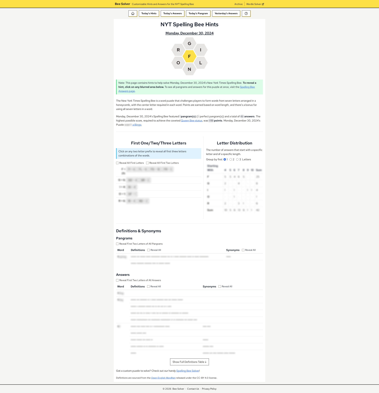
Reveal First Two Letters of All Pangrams (141, 243)
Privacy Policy (209, 388)
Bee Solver (122, 4)
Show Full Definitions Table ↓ (189, 362)
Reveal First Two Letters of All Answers (140, 280)
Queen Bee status (191, 120)
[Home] (133, 13)
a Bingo (137, 124)
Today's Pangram (198, 13)
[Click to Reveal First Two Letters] (121, 257)
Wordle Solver (253, 4)
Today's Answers (172, 13)
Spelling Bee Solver (187, 370)
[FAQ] (246, 13)
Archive (239, 4)
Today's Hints (148, 13)
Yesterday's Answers (226, 13)
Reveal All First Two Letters (164, 162)
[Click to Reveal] (179, 116)
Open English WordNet (163, 377)
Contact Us (193, 388)
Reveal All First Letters (131, 162)
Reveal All (156, 250)
